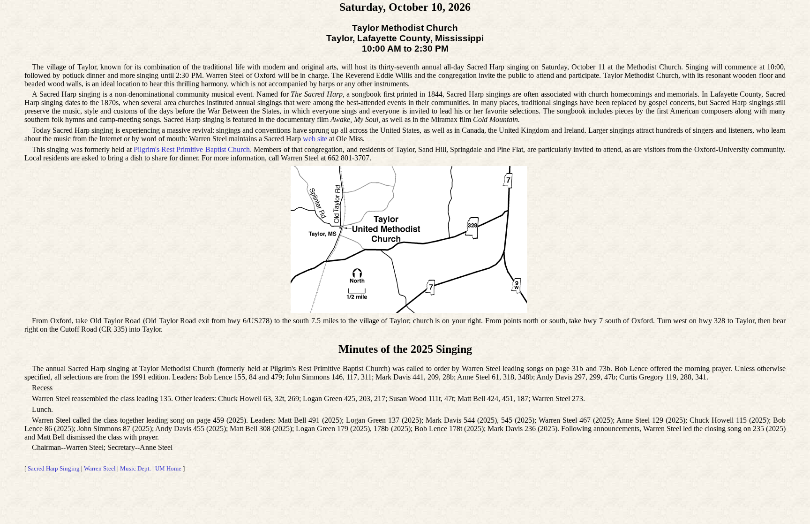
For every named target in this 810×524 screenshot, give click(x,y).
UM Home (168, 468)
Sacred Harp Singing (54, 468)
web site (315, 139)
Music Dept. (135, 468)
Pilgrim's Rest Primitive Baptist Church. (193, 149)
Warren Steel (100, 468)
